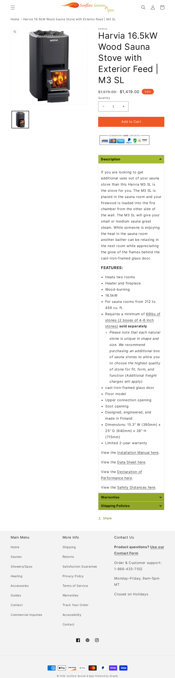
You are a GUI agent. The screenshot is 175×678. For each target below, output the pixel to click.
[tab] (131, 159)
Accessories (20, 585)
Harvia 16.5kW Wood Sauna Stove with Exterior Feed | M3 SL (69, 19)
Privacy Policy (73, 576)
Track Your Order (76, 605)
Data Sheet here (131, 462)
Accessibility (72, 614)
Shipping (69, 547)
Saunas (16, 556)
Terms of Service (75, 585)
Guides (16, 595)
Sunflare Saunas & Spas (80, 676)
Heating (16, 576)
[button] (13, 7)
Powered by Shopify (106, 676)
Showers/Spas (21, 566)
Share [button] (107, 518)
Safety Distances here (136, 487)
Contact (17, 605)
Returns (68, 556)
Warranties (71, 595)
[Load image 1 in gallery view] (20, 119)
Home (15, 19)
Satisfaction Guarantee (80, 566)
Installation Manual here (137, 452)
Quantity (104, 98)
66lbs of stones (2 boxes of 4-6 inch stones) (132, 320)
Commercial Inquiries (26, 614)
